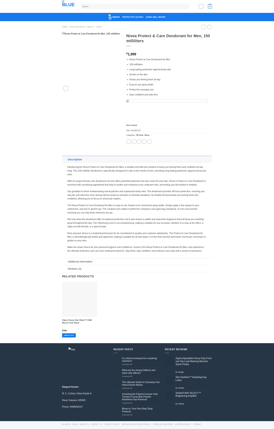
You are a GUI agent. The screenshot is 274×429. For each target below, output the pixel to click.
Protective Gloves (132, 17)
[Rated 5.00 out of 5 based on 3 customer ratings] (169, 49)
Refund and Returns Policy (136, 424)
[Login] (201, 6)
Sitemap (197, 424)
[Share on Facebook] (129, 141)
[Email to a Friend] (139, 141)
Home (64, 27)
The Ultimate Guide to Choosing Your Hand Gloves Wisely (141, 383)
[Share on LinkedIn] (149, 141)
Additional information (80, 261)
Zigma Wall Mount (155, 17)
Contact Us (97, 424)
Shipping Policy (183, 424)
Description (75, 159)
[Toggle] (65, 159)
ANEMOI (116, 17)
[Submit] (186, 6)
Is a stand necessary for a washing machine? (139, 359)
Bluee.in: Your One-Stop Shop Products (137, 410)
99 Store (139, 135)
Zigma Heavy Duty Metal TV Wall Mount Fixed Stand (77, 321)
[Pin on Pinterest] (144, 141)
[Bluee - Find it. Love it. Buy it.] (69, 6)
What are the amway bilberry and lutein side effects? (138, 371)
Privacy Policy (112, 424)
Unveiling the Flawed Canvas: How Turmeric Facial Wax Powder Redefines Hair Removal (140, 397)
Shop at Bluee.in (77, 27)
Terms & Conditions (163, 424)
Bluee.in (66, 424)
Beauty (90, 27)
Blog (74, 424)
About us (84, 424)
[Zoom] (66, 88)
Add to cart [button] (69, 335)
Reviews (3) (74, 268)
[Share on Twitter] (134, 141)
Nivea (99, 27)
